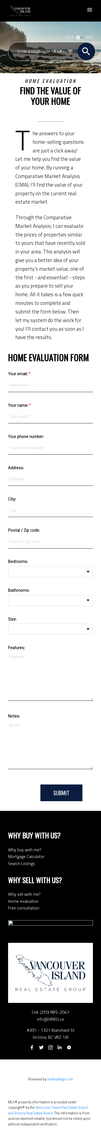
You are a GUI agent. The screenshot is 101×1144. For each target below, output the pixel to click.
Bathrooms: (18, 590)
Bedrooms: (18, 561)
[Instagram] (50, 1047)
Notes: (14, 716)
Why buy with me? (24, 849)
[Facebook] (32, 1047)
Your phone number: (26, 436)
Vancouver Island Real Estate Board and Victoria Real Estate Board (48, 1110)
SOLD (89, 37)
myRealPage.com (60, 1079)
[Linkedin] (60, 1047)
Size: (12, 619)
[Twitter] (41, 1047)
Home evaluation (23, 901)
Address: (16, 467)
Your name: (18, 405)
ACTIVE (69, 37)
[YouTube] (69, 1047)
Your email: (18, 373)
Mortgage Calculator (26, 856)
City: (12, 499)
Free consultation (23, 908)
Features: (16, 647)
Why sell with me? (24, 894)
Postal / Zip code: (24, 530)
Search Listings (21, 863)
